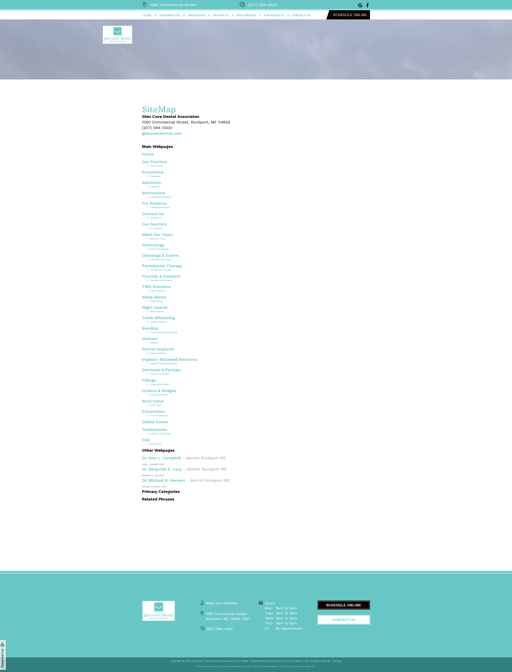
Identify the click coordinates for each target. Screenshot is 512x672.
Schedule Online (350, 15)
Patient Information (160, 207)
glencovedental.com (162, 133)
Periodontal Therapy (162, 265)
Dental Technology (159, 249)
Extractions (153, 411)
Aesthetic (221, 15)
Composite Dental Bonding (163, 332)
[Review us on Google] (360, 4)
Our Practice (169, 15)
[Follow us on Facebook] (367, 4)
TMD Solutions (156, 286)
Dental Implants (158, 349)
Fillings (149, 380)
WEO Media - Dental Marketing (252, 661)
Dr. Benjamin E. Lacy (162, 469)
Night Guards (155, 307)
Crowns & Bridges (159, 390)
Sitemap (336, 661)
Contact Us (301, 15)
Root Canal (153, 401)
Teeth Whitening (158, 317)
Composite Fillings (159, 384)
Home (147, 15)
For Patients (274, 15)
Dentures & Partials (161, 369)
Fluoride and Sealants (161, 280)
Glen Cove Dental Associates (213, 661)
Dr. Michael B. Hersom (163, 480)
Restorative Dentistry (160, 197)
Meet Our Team (157, 234)
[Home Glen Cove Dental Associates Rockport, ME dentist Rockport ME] (158, 611)
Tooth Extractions (159, 415)
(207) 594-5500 (263, 4)
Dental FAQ (155, 444)
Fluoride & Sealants (161, 276)
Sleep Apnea (154, 297)
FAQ (146, 439)
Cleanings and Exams (160, 259)
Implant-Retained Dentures (169, 359)
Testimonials (154, 429)
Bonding (150, 328)
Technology (153, 245)
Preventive (196, 15)
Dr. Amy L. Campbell (161, 457)
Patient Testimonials (160, 433)
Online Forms (155, 421)
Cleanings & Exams (160, 255)
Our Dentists (154, 224)
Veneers (150, 338)
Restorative (246, 15)
